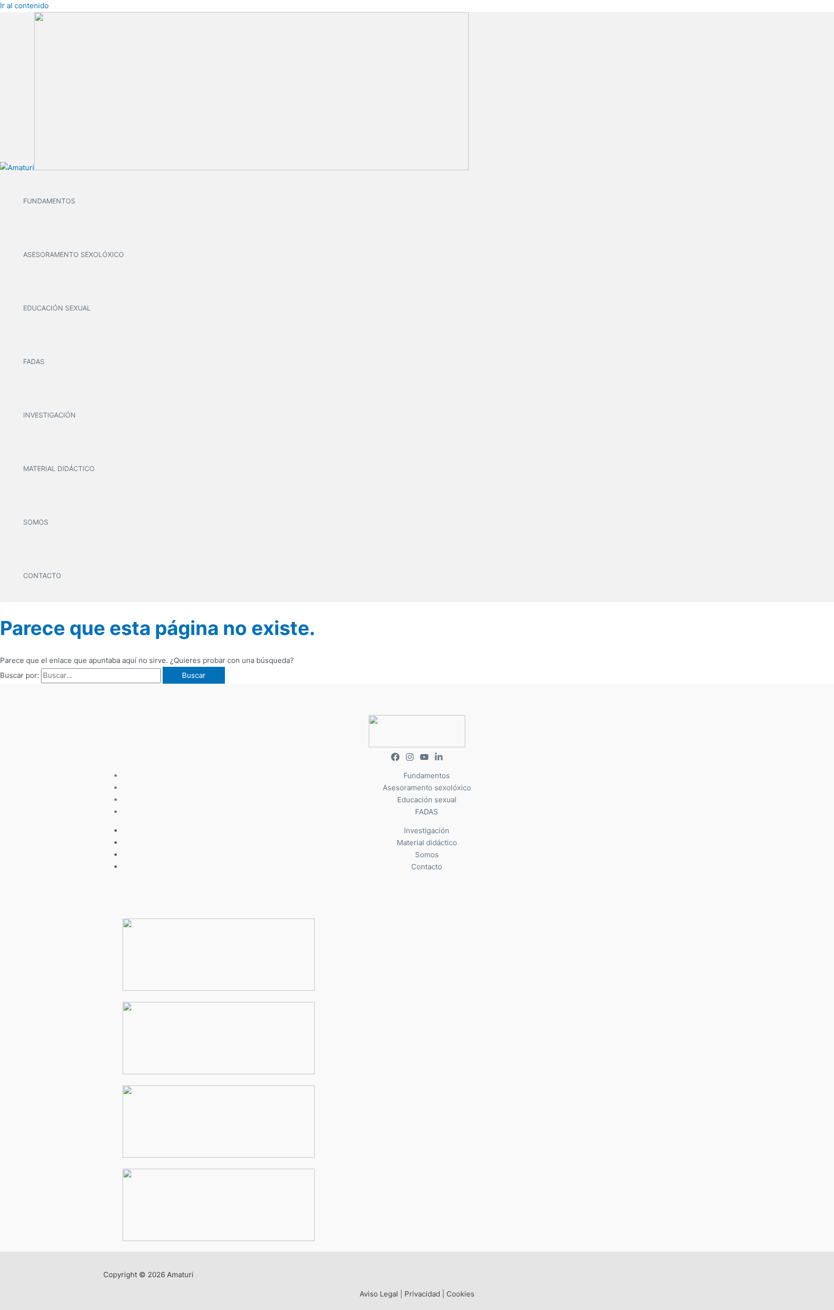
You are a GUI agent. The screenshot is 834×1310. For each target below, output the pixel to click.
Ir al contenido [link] (24, 5)
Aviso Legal (379, 1293)
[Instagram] (409, 758)
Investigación (49, 415)
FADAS (33, 361)
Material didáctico (59, 468)
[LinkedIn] (438, 758)
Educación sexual (57, 308)
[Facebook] (395, 758)
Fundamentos (49, 201)
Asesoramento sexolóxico (73, 254)
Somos (35, 522)
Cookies (460, 1293)
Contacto (42, 575)
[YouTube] (424, 758)
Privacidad (422, 1293)
